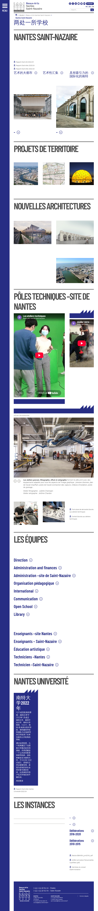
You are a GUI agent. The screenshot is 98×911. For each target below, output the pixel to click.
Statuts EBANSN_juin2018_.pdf (82, 855)
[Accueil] (33, 7)
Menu (4, 10)
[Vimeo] (81, 4)
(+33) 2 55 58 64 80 (41, 891)
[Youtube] (78, 4)
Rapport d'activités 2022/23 (25, 69)
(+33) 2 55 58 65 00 (41, 888)
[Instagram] (70, 4)
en (90, 7)
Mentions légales (84, 896)
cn (93, 7)
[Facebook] (73, 4)
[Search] (92, 10)
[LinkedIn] (76, 4)
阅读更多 (19, 781)
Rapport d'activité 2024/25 (25, 62)
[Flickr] (84, 4)
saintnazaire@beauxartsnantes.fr (59, 901)
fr (86, 7)
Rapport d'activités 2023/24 (25, 65)
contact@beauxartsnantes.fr (40, 902)
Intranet (90, 3)
